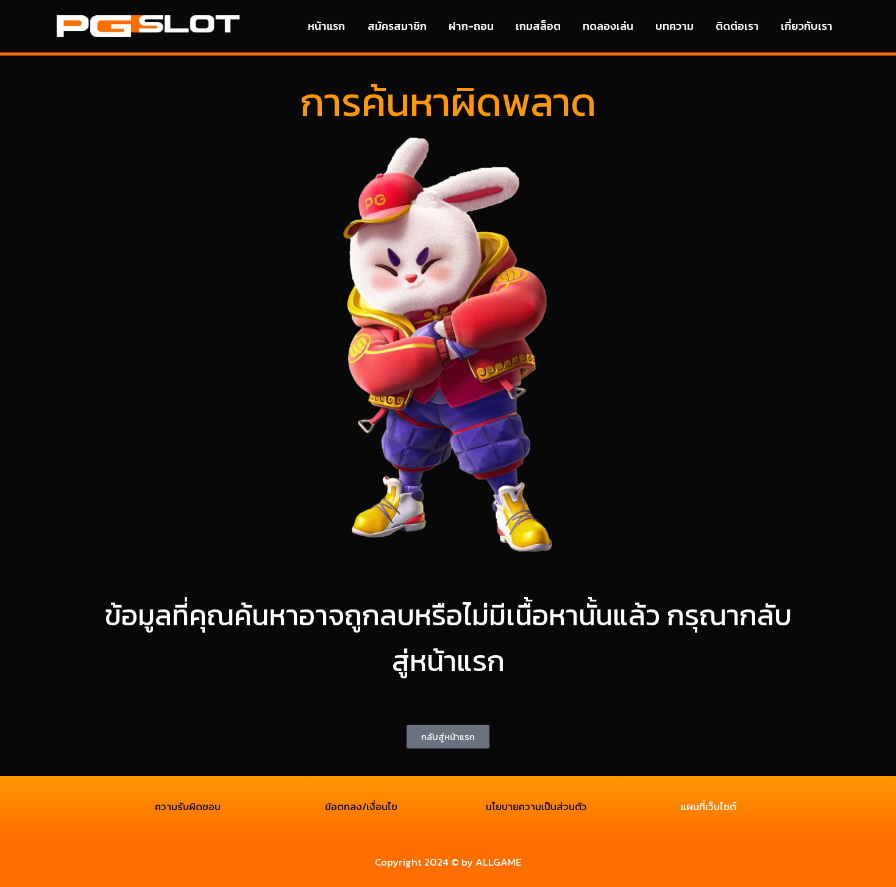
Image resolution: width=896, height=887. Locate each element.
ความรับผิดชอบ (188, 806)
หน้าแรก (326, 26)
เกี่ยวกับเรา (807, 26)
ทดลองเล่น (608, 26)
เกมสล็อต (538, 26)
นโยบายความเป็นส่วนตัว (535, 806)
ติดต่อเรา (737, 26)
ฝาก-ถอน (471, 26)
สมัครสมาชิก (397, 26)
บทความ (674, 26)
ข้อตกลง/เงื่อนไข (361, 806)
